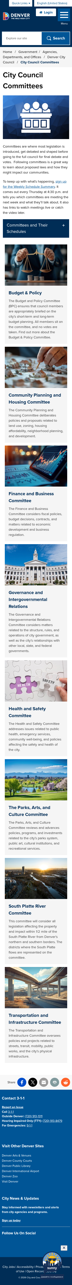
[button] (36, 228)
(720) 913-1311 (33, 1116)
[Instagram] (11, 1242)
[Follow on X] (17, 1242)
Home (7, 52)
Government (27, 52)
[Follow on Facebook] (4, 1242)
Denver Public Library (16, 1166)
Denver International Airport (20, 1171)
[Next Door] (31, 1242)
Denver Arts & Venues (16, 1155)
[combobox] (53, 3)
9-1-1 (29, 1125)
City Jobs (8, 1267)
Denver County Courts (17, 1160)
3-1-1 (11, 1112)
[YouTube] (24, 1242)
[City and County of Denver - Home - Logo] (16, 16)
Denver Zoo (10, 1176)
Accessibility (25, 1267)
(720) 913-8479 (52, 1121)
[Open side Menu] (64, 15)
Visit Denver (10, 1181)
